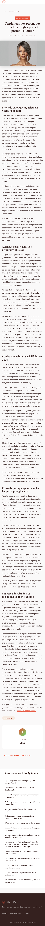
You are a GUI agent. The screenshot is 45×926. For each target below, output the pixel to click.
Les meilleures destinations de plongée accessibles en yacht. (19, 866)
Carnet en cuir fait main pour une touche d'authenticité (20, 789)
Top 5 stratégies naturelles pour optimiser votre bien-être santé (22, 859)
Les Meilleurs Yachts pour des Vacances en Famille (20, 810)
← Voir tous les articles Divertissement (16, 755)
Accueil (5, 12)
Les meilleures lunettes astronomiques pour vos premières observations (22, 836)
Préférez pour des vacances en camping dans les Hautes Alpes (22, 803)
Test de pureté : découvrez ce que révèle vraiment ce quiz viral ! (19, 817)
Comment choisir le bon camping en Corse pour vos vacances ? (22, 829)
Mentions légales (15, 914)
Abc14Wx (11, 902)
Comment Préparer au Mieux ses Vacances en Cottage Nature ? (21, 852)
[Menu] (41, 2)
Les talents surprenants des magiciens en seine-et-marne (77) (22, 796)
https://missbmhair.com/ (26, 711)
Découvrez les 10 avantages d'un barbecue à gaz (22, 823)
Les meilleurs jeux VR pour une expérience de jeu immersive (21, 874)
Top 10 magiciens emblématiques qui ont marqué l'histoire (20, 782)
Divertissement (14, 12)
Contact (26, 914)
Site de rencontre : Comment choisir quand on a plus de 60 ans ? (22, 881)
